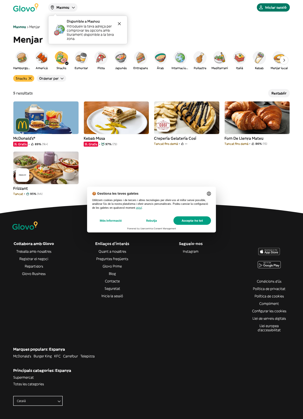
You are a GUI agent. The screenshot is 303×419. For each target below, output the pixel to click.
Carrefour (70, 356)
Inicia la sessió (112, 296)
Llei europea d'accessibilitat (269, 328)
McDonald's (22, 356)
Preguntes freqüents (112, 259)
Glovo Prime (112, 266)
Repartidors (34, 266)
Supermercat (23, 377)
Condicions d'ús (269, 281)
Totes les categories (28, 384)
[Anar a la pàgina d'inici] (25, 7)
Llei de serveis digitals (269, 318)
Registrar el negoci (33, 259)
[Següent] (284, 60)
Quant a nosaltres (112, 251)
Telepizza (87, 356)
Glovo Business (34, 274)
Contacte (112, 281)
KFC (57, 356)
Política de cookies (269, 296)
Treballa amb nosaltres (33, 251)
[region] (151, 60)
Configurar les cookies (269, 311)
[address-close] (119, 24)
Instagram (190, 251)
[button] (22, 60)
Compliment (269, 303)
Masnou (19, 27)
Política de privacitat (269, 289)
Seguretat (112, 288)
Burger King (43, 356)
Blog (112, 274)
